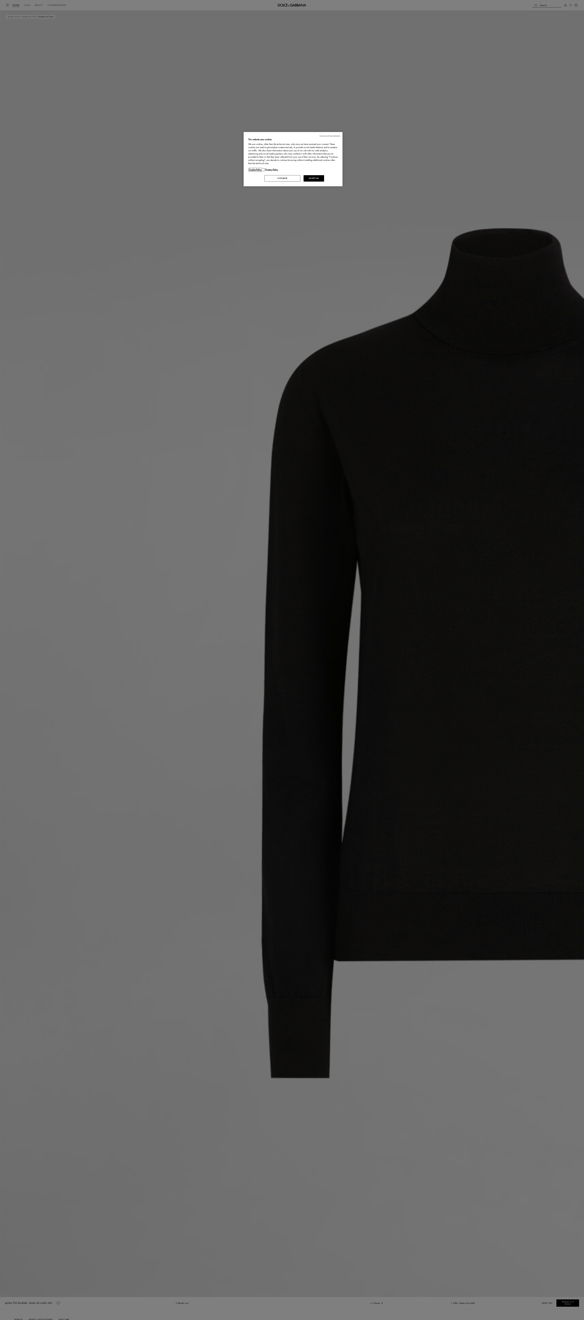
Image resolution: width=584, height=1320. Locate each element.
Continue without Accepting (330, 136)
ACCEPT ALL (314, 178)
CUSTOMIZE (282, 178)
